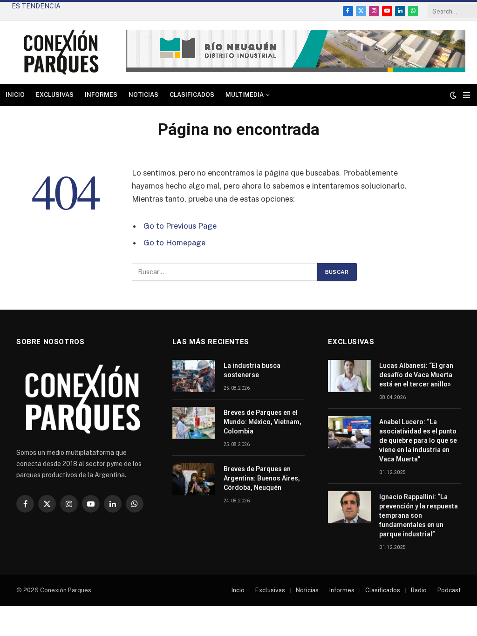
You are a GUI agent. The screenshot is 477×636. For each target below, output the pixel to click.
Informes (101, 94)
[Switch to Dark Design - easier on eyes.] (453, 95)
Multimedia (244, 94)
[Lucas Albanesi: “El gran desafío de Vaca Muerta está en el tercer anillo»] (349, 376)
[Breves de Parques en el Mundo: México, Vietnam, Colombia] (193, 423)
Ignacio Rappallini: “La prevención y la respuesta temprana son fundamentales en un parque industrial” (418, 515)
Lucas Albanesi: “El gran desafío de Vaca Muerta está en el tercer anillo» (416, 375)
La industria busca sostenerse (252, 370)
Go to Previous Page (180, 225)
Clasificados (192, 94)
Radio (419, 590)
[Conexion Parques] (61, 52)
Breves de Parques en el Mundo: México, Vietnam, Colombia (262, 422)
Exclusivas (55, 94)
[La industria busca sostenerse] (193, 376)
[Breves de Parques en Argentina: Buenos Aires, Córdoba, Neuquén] (193, 479)
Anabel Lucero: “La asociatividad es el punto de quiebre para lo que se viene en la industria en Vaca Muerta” (105, 16)
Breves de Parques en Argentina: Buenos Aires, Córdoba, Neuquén (262, 478)
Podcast (449, 590)
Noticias (143, 94)
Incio (238, 590)
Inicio (15, 94)
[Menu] (466, 95)
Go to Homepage (174, 242)
